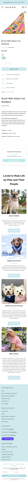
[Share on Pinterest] (10, 92)
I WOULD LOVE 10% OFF (14, 475)
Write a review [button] (14, 160)
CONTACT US (5, 401)
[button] (5, 47)
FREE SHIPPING (7, 2)
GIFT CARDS (5, 403)
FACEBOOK (11, 429)
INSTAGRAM (13, 432)
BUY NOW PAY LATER (7, 452)
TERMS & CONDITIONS (8, 454)
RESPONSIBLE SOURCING (8, 416)
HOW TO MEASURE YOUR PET (10, 393)
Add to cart (14, 69)
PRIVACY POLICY (6, 459)
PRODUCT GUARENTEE (8, 419)
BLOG (3, 414)
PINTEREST (13, 435)
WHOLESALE (5, 421)
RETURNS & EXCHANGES (8, 396)
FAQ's (3, 391)
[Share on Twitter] (8, 92)
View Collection (14, 230)
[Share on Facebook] (6, 92)
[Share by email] (12, 92)
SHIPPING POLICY (6, 457)
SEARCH (4, 449)
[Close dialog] (27, 462)
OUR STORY (5, 411)
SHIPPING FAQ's (6, 398)
